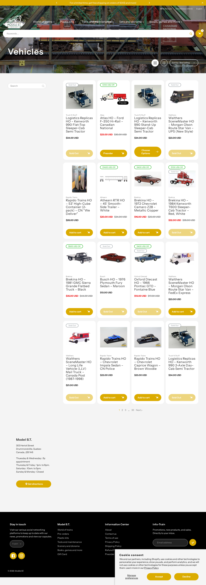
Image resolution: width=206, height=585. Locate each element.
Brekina (137, 197)
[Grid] (155, 62)
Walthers (172, 115)
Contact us (16, 9)
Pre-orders (63, 533)
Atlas (102, 115)
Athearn (103, 197)
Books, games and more (69, 550)
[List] (164, 62)
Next (138, 410)
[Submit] (192, 542)
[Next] (149, 2)
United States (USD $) (184, 9)
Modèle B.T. (19, 571)
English (199, 9)
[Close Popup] (202, 2)
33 (132, 410)
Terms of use (111, 537)
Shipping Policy (113, 546)
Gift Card (62, 554)
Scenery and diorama (68, 546)
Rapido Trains (71, 197)
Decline (186, 576)
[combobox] (27, 86)
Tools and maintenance (69, 542)
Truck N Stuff (71, 115)
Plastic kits (63, 537)
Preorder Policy (113, 554)
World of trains (65, 529)
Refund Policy (112, 550)
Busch (102, 276)
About (6, 9)
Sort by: (175, 62)
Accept (159, 576)
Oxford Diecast (140, 276)
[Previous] (56, 2)
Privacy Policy (151, 567)
